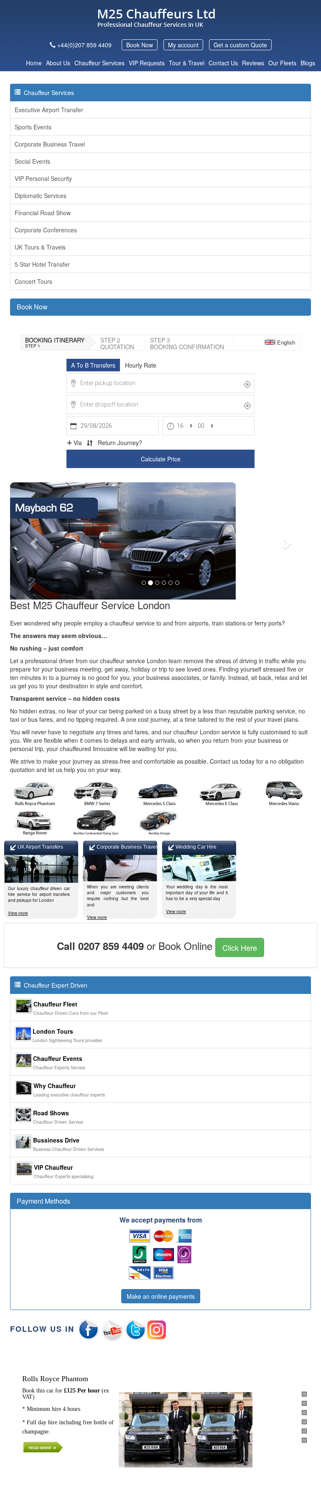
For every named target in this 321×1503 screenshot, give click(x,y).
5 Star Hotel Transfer (42, 264)
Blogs (308, 63)
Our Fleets (282, 63)
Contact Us (223, 63)
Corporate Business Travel (50, 144)
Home (34, 63)
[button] (32, 541)
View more (18, 913)
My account (183, 45)
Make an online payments (161, 1296)
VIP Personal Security (43, 178)
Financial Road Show (43, 212)
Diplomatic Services (40, 195)
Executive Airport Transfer (49, 110)
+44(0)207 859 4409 (84, 45)
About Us (58, 63)
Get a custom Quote (240, 45)
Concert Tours (33, 281)
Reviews (253, 63)
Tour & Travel (186, 63)
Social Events (32, 161)
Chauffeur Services (99, 63)
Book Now (139, 45)
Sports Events (33, 127)
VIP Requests (147, 63)
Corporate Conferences (46, 230)
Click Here (239, 947)
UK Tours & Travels (40, 247)
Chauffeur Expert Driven (53, 985)
